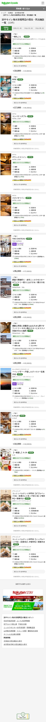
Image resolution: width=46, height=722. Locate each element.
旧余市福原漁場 (9, 621)
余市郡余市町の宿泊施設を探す (15, 644)
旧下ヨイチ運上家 (10, 624)
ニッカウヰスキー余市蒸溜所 (14, 627)
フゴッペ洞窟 (22, 631)
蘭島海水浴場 (33, 631)
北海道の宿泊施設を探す (13, 641)
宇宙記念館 (22, 624)
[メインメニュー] (43, 3)
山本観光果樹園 (9, 631)
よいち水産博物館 (23, 621)
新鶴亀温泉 (31, 627)
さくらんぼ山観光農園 (12, 634)
